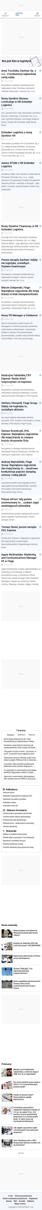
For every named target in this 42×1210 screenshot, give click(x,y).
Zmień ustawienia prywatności (15, 1198)
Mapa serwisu (20, 1204)
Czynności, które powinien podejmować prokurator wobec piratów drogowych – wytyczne (19, 765)
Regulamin (33, 1198)
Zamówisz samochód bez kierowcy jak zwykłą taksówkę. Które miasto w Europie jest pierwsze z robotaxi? (19, 746)
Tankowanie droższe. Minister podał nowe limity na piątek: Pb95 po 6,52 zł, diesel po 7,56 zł (20, 759)
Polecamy (6, 1063)
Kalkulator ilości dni (10, 806)
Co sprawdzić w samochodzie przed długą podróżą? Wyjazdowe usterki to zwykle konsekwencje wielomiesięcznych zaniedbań (20, 771)
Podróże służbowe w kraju (13, 844)
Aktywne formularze (17, 810)
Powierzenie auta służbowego (14, 820)
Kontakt (22, 1201)
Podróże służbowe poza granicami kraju (18, 847)
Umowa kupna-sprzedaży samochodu (17, 813)
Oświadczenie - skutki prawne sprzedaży (18, 823)
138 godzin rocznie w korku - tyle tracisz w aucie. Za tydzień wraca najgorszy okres (20, 753)
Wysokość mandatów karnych (14, 841)
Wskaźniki (11, 830)
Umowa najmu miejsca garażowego (16, 817)
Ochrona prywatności (23, 1196)
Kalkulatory (11, 789)
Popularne (10, 735)
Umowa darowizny (10, 826)
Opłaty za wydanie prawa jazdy (15, 834)
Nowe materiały (9, 925)
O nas (10, 1196)
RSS (15, 1201)
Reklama (30, 1201)
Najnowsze (21, 735)
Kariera (9, 1201)
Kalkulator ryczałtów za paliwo (14, 799)
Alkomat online (8, 793)
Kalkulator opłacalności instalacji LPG (17, 796)
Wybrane (32, 735)
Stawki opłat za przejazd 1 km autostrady (18, 837)
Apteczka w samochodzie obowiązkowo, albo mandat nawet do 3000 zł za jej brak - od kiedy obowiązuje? (20, 777)
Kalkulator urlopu (9, 802)
